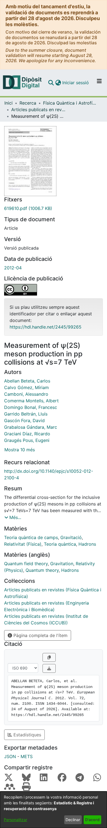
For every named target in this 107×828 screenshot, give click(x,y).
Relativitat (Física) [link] (22, 544)
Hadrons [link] (87, 544)
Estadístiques (26, 734)
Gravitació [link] (71, 537)
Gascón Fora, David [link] (24, 420)
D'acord (92, 819)
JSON (10, 756)
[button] (50, 82)
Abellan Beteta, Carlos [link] (27, 381)
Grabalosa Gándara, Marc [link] (30, 427)
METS (27, 756)
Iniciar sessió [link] (75, 82)
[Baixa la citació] (49, 668)
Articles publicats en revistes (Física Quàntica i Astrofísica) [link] (38, 109)
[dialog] (53, 809)
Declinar (73, 819)
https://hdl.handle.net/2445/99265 (45, 327)
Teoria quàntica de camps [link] (31, 537)
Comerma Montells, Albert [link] (31, 400)
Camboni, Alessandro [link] (26, 394)
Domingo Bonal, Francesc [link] (30, 407)
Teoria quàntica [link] (60, 544)
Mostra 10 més (19, 449)
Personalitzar (15, 819)
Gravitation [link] (61, 563)
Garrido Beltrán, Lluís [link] (25, 414)
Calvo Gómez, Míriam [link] (26, 387)
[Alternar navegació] (99, 82)
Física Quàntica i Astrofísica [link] (70, 103)
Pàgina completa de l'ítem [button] (39, 635)
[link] (53, 208)
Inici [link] (8, 103)
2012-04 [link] (13, 267)
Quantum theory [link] (42, 570)
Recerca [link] (27, 103)
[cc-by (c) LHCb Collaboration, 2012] (53, 290)
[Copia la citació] (49, 657)
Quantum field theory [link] (26, 563)
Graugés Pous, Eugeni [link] (26, 440)
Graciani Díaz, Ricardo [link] (27, 433)
